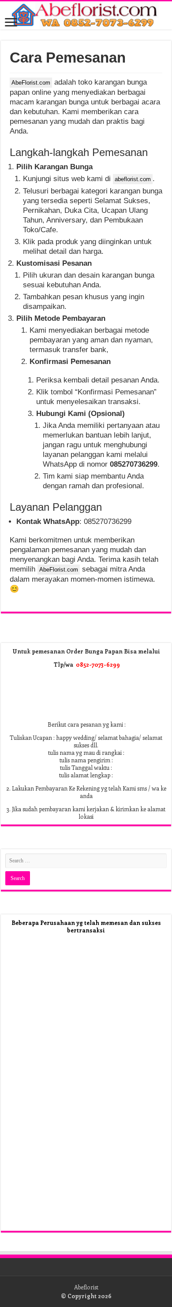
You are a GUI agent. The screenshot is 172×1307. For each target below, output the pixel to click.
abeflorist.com (133, 179)
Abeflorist (86, 1287)
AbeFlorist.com (30, 82)
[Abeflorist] (86, 15)
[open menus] (11, 23)
